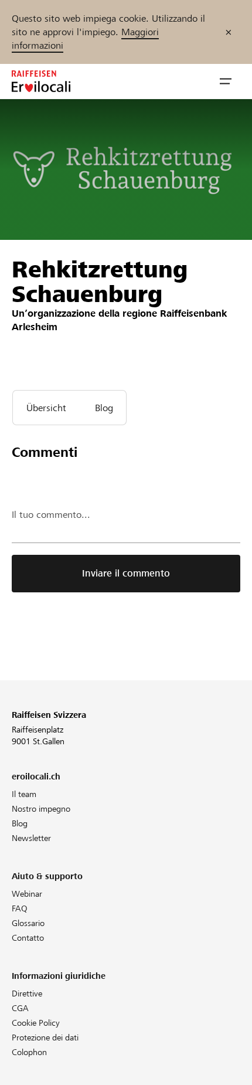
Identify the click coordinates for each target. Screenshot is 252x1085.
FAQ (20, 908)
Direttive (27, 993)
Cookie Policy (36, 1023)
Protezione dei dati (45, 1037)
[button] (225, 81)
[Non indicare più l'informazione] (228, 32)
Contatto (28, 937)
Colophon (29, 1052)
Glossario (28, 923)
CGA (20, 1008)
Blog (20, 823)
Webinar (27, 893)
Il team (24, 794)
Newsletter (31, 838)
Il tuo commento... (51, 514)
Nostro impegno (41, 808)
